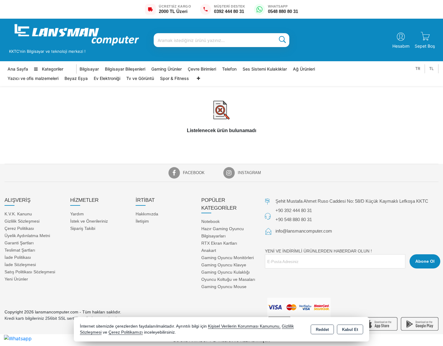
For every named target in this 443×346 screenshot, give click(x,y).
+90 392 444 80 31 (293, 210)
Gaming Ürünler (166, 68)
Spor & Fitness (174, 78)
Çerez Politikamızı (125, 332)
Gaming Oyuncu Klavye (223, 264)
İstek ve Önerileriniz (89, 221)
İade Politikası (18, 257)
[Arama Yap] (282, 40)
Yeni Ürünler (16, 279)
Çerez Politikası (19, 228)
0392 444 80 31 (229, 11)
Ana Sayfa (18, 68)
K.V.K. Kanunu (18, 213)
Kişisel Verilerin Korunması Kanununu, (244, 326)
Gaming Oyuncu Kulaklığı (225, 272)
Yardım (77, 213)
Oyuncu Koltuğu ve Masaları (228, 279)
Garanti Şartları (19, 242)
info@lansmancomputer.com (303, 230)
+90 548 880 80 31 (293, 219)
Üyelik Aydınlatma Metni (27, 235)
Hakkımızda (147, 213)
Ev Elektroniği (107, 78)
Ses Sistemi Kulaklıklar (265, 68)
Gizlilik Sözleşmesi (22, 221)
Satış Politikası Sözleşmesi (30, 271)
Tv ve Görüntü (140, 78)
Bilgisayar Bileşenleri (125, 68)
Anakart (208, 250)
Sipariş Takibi (82, 228)
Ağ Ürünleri (304, 68)
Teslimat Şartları (20, 250)
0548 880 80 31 (283, 11)
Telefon (229, 68)
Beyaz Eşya (76, 78)
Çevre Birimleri (202, 68)
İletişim (142, 221)
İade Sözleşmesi (20, 264)
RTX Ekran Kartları (219, 243)
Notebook (210, 221)
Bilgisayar (89, 68)
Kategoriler (52, 68)
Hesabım (401, 46)
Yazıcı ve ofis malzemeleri (33, 78)
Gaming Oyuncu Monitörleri (227, 257)
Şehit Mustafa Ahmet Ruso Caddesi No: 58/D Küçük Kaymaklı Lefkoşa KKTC (351, 201)
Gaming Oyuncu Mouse (224, 286)
